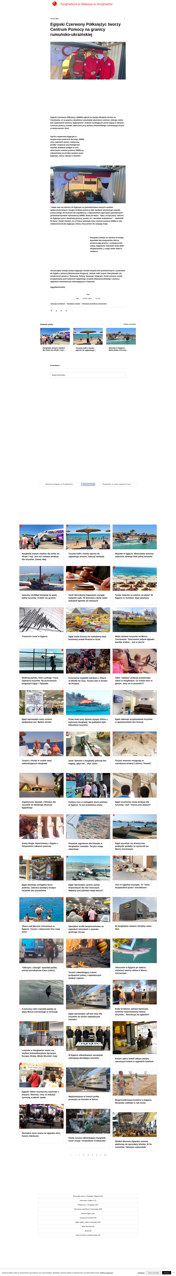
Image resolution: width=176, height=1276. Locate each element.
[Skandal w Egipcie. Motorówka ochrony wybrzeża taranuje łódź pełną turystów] (121, 336)
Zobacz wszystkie (130, 324)
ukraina (98, 298)
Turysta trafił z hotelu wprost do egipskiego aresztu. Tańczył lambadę (87, 349)
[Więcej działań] (124, 18)
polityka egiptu (87, 298)
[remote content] (88, 97)
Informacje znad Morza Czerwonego (94, 303)
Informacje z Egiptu (73, 303)
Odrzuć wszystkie (153, 1273)
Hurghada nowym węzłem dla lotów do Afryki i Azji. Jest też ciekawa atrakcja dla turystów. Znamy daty (54, 349)
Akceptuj (166, 1273)
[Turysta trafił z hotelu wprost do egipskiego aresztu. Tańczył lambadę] (88, 336)
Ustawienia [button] (141, 1273)
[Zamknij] (173, 1272)
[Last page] (105, 1155)
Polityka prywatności (106, 1273)
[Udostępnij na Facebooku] (51, 311)
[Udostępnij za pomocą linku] (61, 311)
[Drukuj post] (66, 311)
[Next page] (101, 1155)
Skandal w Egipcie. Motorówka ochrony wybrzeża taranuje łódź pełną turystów (119, 349)
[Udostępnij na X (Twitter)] (56, 311)
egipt (77, 298)
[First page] (71, 1155)
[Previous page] (75, 1155)
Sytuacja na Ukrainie (58, 303)
